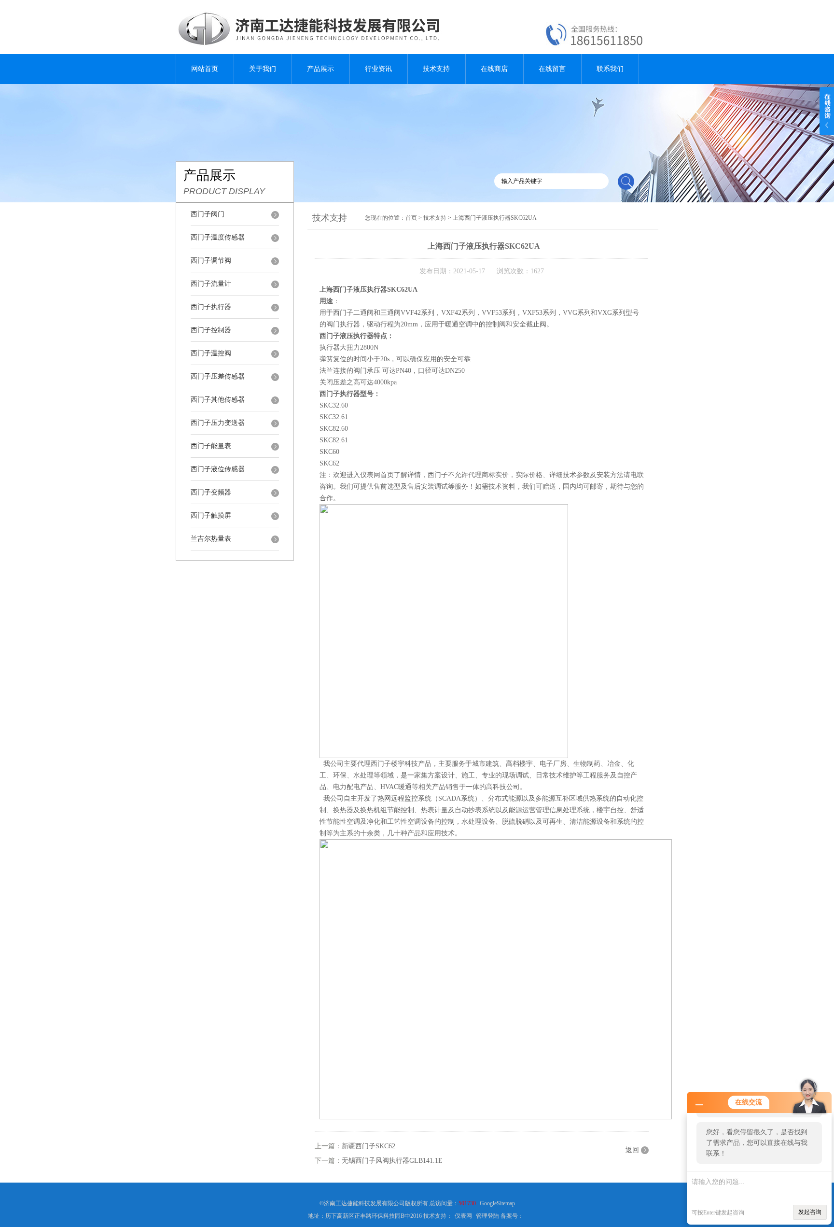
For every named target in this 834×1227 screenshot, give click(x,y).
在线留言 (552, 68)
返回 (632, 1150)
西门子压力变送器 (218, 422)
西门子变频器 (211, 492)
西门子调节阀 (211, 260)
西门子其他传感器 (218, 399)
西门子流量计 (211, 283)
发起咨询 (809, 1212)
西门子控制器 (211, 330)
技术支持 (436, 68)
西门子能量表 (211, 446)
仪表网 (463, 1216)
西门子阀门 (207, 214)
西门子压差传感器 (218, 376)
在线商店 (494, 68)
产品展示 (320, 68)
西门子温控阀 (211, 353)
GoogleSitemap (497, 1203)
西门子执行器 (211, 306)
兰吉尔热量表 (211, 538)
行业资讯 (378, 68)
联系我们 (610, 68)
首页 (411, 217)
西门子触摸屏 (211, 515)
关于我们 (262, 68)
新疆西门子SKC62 (368, 1146)
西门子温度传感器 (218, 237)
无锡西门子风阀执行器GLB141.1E (392, 1160)
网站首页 (204, 68)
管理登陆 (487, 1216)
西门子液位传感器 (218, 469)
